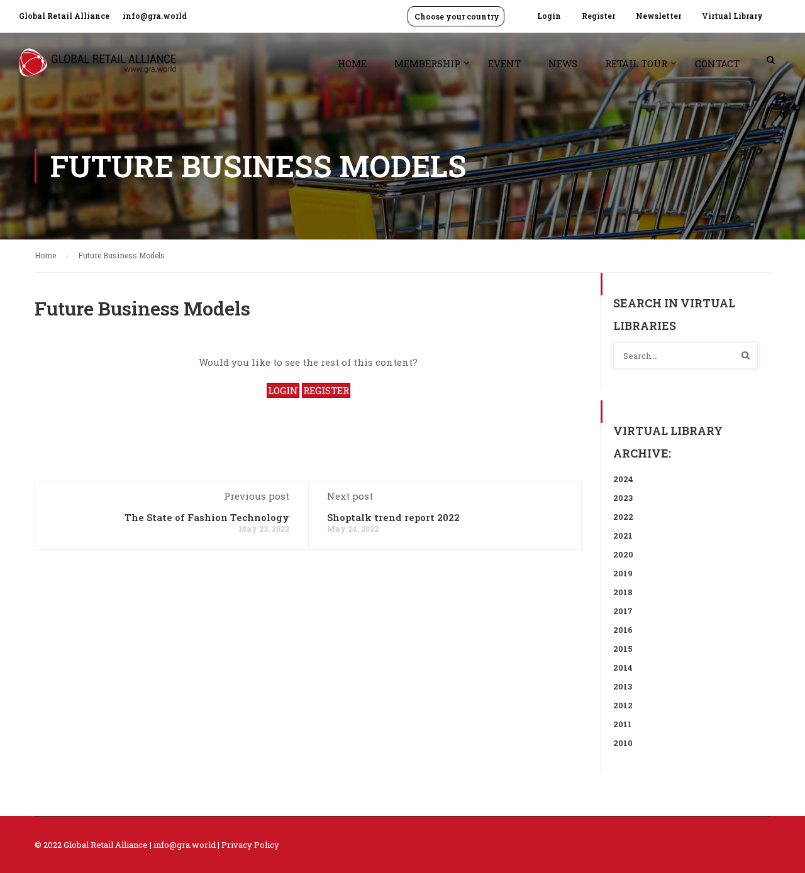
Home (352, 63)
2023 (623, 497)
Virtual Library (732, 16)
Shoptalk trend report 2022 (393, 517)
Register (598, 16)
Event (504, 63)
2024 (623, 479)
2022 (623, 516)
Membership (427, 63)
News (562, 63)
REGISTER (326, 390)
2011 (622, 724)
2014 (623, 667)
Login (549, 16)
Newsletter (658, 16)
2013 (622, 686)
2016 (623, 629)
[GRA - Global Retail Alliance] (97, 68)
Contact (717, 63)
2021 (623, 535)
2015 (623, 648)
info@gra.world (155, 16)
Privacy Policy (250, 844)
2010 (623, 743)
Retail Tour (636, 63)
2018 (623, 592)
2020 (623, 554)
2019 (623, 573)
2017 (623, 611)
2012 (623, 705)
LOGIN (283, 390)
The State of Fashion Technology (207, 517)
